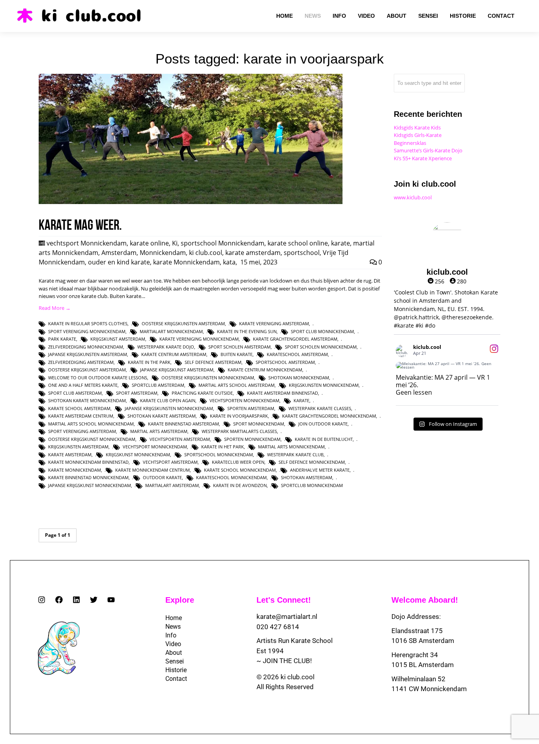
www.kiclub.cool (413, 197)
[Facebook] (59, 599)
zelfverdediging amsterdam (81, 362)
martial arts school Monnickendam (91, 424)
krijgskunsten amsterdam (78, 447)
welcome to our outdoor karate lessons (97, 377)
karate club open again (167, 400)
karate (340, 243)
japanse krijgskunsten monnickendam (169, 408)
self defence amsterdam (213, 362)
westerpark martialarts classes (239, 431)
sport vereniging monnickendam (86, 331)
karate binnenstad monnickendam (88, 477)
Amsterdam (119, 252)
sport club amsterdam (75, 393)
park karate (62, 339)
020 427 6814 (277, 627)
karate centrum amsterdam (173, 354)
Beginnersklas (410, 142)
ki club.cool (205, 252)
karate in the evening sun (247, 331)
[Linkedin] (76, 599)
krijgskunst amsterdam (117, 339)
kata (229, 262)
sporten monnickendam (252, 439)
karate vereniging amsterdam (274, 323)
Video (173, 644)
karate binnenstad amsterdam (183, 424)
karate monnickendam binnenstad (88, 462)
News (173, 626)
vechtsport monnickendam (155, 447)
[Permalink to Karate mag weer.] (190, 202)
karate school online (298, 243)
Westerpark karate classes (319, 408)
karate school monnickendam (240, 470)
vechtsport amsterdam (170, 462)
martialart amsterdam (172, 485)
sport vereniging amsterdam (82, 431)
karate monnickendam (74, 470)
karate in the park (149, 362)
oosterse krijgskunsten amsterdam (183, 323)
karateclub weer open (238, 462)
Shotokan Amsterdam (306, 477)
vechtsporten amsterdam (180, 439)
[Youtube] (111, 599)
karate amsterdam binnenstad (282, 393)
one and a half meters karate (83, 385)
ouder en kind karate (119, 262)
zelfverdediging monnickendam (85, 347)
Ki (175, 243)
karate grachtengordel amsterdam (295, 339)
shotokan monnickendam (298, 377)
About (173, 652)
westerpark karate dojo (165, 347)
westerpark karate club (295, 454)
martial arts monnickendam (291, 447)
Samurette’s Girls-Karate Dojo (428, 150)
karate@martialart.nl (286, 616)
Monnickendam (163, 252)
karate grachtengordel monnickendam (329, 416)
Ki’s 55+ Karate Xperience (423, 158)
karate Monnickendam (186, 262)
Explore (179, 600)
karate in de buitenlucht (324, 439)
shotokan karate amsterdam (161, 416)
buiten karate (237, 354)
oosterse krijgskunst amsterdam (87, 370)
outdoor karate (162, 477)
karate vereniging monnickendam (199, 339)
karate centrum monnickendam (265, 370)
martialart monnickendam (171, 331)
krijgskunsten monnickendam (324, 385)
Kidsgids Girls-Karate (418, 135)
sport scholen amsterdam (239, 347)
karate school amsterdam (79, 408)
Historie (176, 670)
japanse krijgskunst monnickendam (89, 485)
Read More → (55, 307)
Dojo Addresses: (416, 616)
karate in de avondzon (240, 485)
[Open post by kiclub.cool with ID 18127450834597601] (447, 365)
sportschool (302, 252)
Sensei (174, 661)
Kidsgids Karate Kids (417, 127)
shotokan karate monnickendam (87, 400)
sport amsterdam (136, 393)
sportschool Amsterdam (285, 362)
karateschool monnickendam (231, 477)
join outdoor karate (323, 424)
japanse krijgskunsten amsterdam (87, 354)
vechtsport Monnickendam (87, 243)
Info (170, 635)
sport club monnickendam (322, 331)
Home (173, 618)
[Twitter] (93, 599)
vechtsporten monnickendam (244, 400)
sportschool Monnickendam (222, 243)
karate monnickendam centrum (152, 470)
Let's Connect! (283, 600)
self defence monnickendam (312, 462)
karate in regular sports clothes (87, 323)
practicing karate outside (202, 393)
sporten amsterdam (250, 408)
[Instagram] (41, 599)
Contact (176, 678)
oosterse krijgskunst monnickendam (91, 439)
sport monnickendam (258, 424)
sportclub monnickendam (312, 485)
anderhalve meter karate (320, 470)
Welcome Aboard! (424, 600)
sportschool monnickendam (218, 454)
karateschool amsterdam (297, 354)
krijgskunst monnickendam (138, 454)
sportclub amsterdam (158, 385)
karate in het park (222, 447)
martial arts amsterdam (158, 431)
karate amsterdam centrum (80, 416)
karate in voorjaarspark (239, 416)
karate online (149, 243)
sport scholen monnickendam (321, 347)
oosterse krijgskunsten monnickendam (207, 377)
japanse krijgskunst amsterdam (176, 370)
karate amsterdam (253, 252)
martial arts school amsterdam (236, 385)
